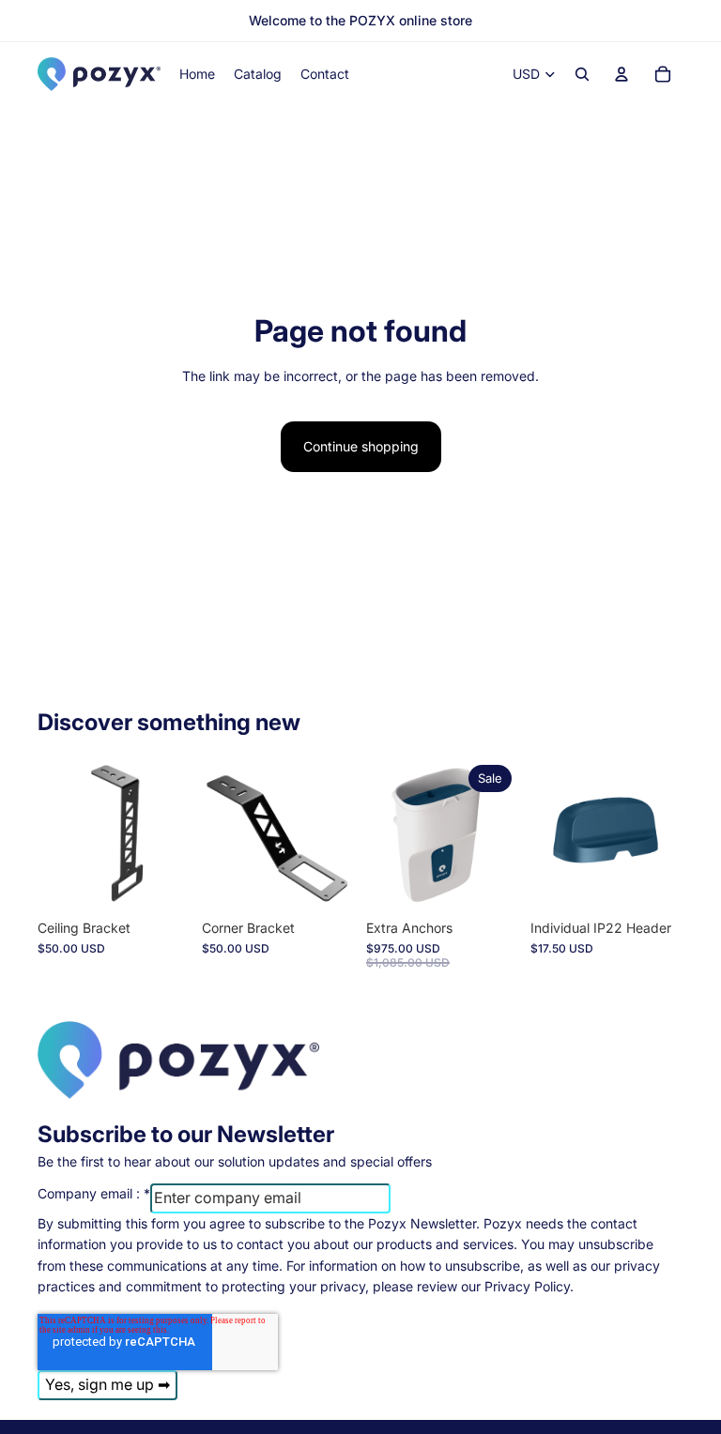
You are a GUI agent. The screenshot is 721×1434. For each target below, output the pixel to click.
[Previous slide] (545, 834)
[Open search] (582, 74)
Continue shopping (361, 446)
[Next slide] (668, 834)
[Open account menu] (621, 74)
